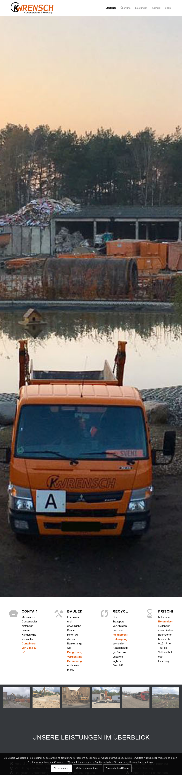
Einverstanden (61, 768)
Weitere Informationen (87, 768)
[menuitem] (110, 8)
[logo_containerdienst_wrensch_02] (32, 8)
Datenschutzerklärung (117, 768)
